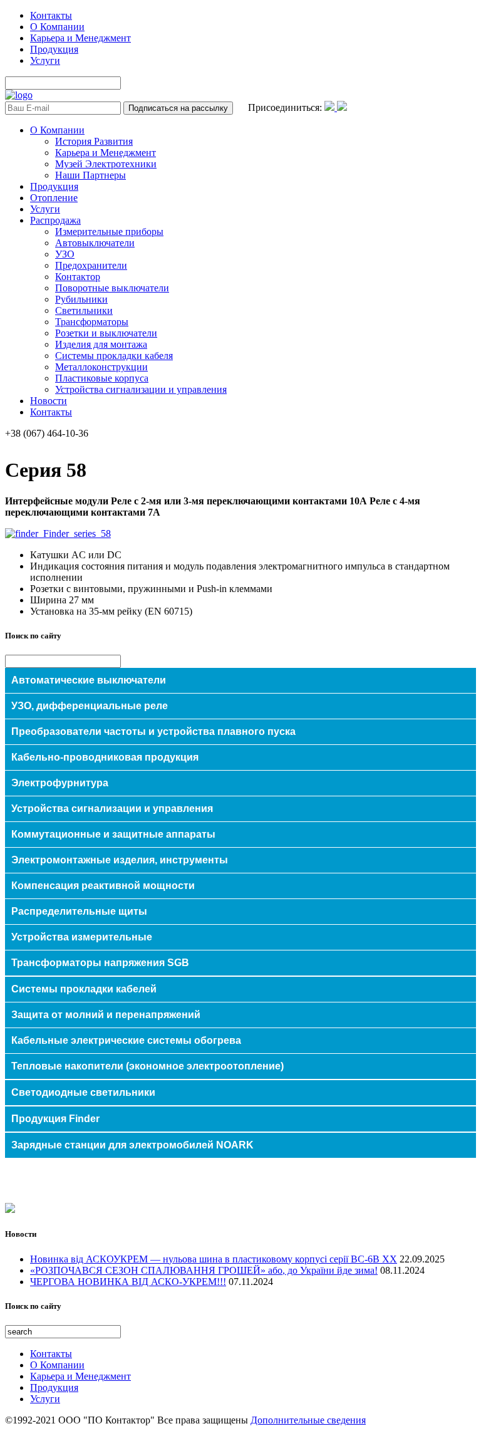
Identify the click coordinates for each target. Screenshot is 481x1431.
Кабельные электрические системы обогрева (126, 1040)
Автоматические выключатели (88, 680)
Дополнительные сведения (308, 1420)
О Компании (57, 26)
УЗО (65, 254)
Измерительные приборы (109, 231)
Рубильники (81, 299)
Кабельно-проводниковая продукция (105, 757)
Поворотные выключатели (112, 288)
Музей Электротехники (106, 164)
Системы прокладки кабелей (84, 989)
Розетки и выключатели (106, 333)
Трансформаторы (91, 321)
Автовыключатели (95, 242)
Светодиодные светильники (83, 1092)
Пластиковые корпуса (101, 378)
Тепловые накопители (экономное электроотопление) (147, 1066)
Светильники (84, 310)
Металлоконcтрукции (101, 367)
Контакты (51, 15)
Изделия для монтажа (101, 344)
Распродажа (55, 220)
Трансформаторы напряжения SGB (100, 962)
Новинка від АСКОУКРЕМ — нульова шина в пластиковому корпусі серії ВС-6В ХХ (213, 1259)
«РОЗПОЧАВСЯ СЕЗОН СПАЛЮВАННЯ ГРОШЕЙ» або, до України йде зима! (204, 1270)
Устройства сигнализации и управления (141, 389)
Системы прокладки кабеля (114, 355)
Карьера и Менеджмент (80, 38)
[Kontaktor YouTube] (342, 107)
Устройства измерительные (81, 937)
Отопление (54, 197)
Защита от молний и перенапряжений (105, 1014)
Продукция (54, 49)
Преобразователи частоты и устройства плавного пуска (153, 731)
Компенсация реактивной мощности (103, 885)
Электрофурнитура (59, 783)
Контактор (77, 276)
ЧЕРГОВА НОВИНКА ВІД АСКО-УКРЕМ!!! (128, 1281)
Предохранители (91, 265)
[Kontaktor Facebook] (330, 107)
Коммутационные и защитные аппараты (113, 834)
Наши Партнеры (90, 175)
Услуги (45, 60)
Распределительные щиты (79, 911)
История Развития (94, 141)
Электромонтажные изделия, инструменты (119, 860)
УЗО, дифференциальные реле (89, 705)
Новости (48, 400)
